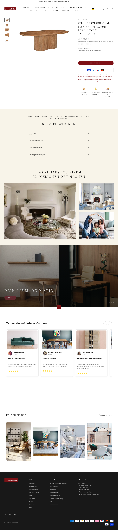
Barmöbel (66, 10)
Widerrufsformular (55, 495)
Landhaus (27, 7)
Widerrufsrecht (54, 492)
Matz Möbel (83, 19)
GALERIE (10, 297)
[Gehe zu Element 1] (7, 20)
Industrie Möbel (78, 7)
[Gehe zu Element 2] (7, 25)
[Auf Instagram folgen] (10, 514)
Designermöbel (59, 7)
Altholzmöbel (42, 7)
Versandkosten (89, 41)
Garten (33, 10)
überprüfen (105, 415)
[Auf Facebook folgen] (5, 514)
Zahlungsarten (54, 486)
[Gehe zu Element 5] (7, 40)
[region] (59, 276)
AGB (51, 502)
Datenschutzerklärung (56, 498)
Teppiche (44, 10)
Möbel (55, 10)
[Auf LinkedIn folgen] (15, 514)
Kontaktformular (54, 505)
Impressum (53, 489)
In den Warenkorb (96, 63)
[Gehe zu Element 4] (7, 35)
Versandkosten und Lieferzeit (58, 483)
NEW (76, 10)
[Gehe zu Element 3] (7, 30)
